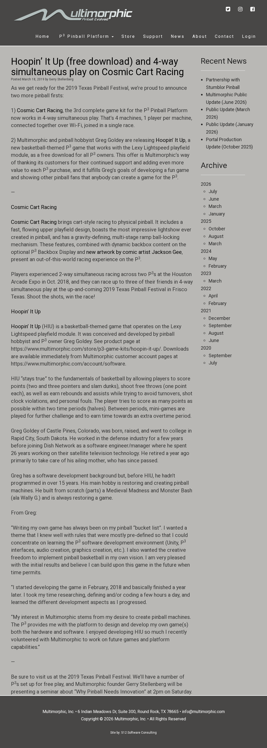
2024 (206, 251)
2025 (206, 221)
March (215, 206)
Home (42, 36)
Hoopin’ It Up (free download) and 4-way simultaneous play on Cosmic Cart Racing (97, 66)
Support (153, 36)
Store (128, 36)
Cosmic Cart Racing (40, 110)
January (217, 214)
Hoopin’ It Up (170, 140)
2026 (206, 184)
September (220, 325)
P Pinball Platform (84, 36)
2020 (206, 348)
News (178, 36)
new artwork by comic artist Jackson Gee (134, 252)
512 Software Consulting (139, 732)
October (217, 228)
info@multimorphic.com (203, 711)
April (213, 295)
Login (249, 36)
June (214, 199)
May (213, 258)
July (213, 191)
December (219, 318)
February (218, 266)
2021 (206, 310)
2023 (206, 273)
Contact (224, 36)
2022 (206, 288)
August (216, 236)
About (199, 36)
